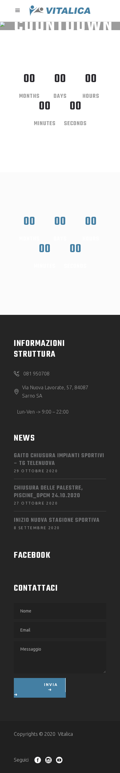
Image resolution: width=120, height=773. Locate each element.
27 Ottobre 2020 (36, 503)
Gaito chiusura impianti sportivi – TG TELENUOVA (59, 459)
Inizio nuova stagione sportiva (57, 520)
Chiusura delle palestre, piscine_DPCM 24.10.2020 (48, 492)
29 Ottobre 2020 (36, 471)
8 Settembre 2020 (37, 528)
